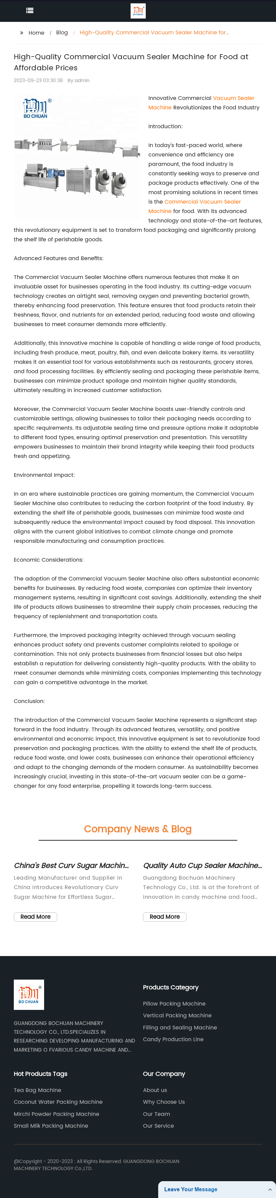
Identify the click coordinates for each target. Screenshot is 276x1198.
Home (36, 33)
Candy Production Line (173, 1039)
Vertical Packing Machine (177, 1016)
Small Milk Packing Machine (51, 1126)
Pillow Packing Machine (174, 1004)
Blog (62, 32)
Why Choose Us (164, 1102)
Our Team (156, 1114)
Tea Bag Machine (37, 1090)
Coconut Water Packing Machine (58, 1102)
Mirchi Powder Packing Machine (56, 1114)
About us (155, 1090)
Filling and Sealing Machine (180, 1028)
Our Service (158, 1126)
